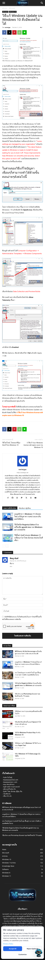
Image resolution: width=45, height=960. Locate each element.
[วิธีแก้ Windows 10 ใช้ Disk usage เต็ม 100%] (7, 756)
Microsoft (12, 8)
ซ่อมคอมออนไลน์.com (10, 780)
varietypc (7, 27)
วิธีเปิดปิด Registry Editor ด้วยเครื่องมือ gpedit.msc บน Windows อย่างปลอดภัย (28, 527)
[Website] (32, 498)
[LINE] (24, 32)
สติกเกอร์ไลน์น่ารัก (9, 789)
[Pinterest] (14, 32)
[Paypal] (22, 498)
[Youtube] (36, 498)
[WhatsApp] (19, 32)
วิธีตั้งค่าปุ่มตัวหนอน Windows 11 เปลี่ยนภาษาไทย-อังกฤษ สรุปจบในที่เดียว (28, 537)
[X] (9, 32)
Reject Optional (32, 949)
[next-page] (7, 546)
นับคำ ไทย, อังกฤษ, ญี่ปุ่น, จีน (12, 791)
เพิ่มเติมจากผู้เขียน (25, 508)
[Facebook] (4, 32)
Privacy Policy (8, 944)
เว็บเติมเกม (6, 794)
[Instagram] (18, 498)
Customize (22, 954)
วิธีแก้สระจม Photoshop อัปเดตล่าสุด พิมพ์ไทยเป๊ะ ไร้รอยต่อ (22, 835)
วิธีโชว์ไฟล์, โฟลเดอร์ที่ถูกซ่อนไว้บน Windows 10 (11, 444)
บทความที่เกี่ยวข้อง (9, 508)
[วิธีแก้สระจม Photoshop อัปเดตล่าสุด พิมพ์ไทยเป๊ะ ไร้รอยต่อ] (7, 696)
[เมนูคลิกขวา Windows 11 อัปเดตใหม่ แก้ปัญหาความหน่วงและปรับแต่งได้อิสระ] (7, 516)
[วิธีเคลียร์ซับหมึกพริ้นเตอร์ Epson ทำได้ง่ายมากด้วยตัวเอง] (7, 725)
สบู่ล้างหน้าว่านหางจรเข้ (11, 787)
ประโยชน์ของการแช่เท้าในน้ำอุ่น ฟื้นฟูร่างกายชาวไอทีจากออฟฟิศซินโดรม (21, 822)
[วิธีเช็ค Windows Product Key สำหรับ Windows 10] (7, 735)
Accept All (12, 949)
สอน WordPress (8, 784)
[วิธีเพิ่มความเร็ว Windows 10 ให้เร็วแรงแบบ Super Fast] (7, 746)
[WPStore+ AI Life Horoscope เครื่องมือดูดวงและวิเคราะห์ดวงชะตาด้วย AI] (7, 654)
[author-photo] (22, 466)
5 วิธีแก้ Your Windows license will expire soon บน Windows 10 (33, 445)
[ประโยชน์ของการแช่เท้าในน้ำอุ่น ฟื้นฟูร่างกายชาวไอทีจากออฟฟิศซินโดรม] (7, 675)
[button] (3, 3)
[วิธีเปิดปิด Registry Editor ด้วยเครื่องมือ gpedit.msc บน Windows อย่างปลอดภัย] (7, 527)
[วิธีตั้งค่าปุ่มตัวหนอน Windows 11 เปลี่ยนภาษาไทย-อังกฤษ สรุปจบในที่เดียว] (7, 538)
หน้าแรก (4, 8)
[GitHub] (13, 498)
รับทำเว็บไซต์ (7, 777)
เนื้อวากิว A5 (7, 796)
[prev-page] (3, 546)
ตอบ (11, 566)
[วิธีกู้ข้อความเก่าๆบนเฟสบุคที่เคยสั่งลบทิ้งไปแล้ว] (7, 714)
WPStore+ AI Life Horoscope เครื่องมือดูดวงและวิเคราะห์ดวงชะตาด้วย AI (21, 808)
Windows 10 (13, 12)
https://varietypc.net (22, 472)
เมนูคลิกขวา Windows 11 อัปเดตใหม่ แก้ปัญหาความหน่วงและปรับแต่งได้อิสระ (27, 516)
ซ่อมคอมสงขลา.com (10, 782)
